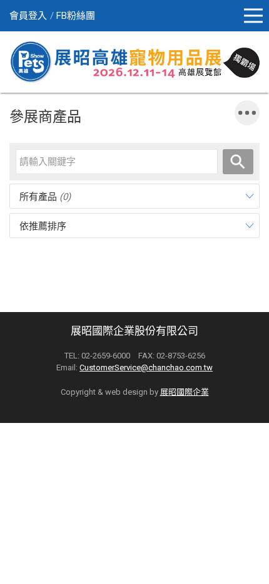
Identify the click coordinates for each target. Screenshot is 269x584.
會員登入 (28, 15)
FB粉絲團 (75, 15)
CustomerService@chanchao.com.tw (146, 367)
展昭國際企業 (184, 392)
